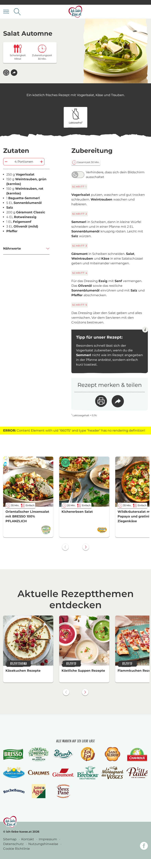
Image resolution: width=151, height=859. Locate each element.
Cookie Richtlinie (16, 849)
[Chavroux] (137, 754)
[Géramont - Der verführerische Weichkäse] (63, 773)
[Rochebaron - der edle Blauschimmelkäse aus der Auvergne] (14, 791)
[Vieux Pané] (63, 791)
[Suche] (17, 11)
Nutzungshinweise (43, 844)
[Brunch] (63, 754)
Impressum (48, 839)
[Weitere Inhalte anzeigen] (85, 547)
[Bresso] (14, 754)
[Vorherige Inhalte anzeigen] (65, 547)
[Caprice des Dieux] (14, 772)
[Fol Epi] (88, 754)
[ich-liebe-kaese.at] (10, 822)
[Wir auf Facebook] (144, 846)
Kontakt (28, 839)
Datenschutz (13, 844)
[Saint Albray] (112, 754)
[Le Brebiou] (88, 772)
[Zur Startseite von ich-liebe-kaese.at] (75, 11)
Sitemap (10, 839)
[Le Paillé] (137, 772)
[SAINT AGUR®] (39, 791)
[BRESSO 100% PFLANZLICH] (38, 754)
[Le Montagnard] (112, 772)
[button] (14, 72)
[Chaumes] (38, 772)
